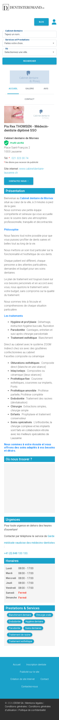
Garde (51, 536)
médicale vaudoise (15, 542)
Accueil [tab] (13, 88)
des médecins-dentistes (40, 542)
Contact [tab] (29, 99)
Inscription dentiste (36, 664)
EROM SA (18, 703)
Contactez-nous (18, 181)
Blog (41, 22)
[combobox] (29, 43)
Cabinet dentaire (14, 31)
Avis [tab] (46, 88)
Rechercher (29, 61)
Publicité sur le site (29, 672)
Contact (44, 679)
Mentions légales (34, 703)
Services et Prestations (17, 39)
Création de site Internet (22, 679)
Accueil (16, 664)
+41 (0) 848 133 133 (16, 553)
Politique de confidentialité (32, 710)
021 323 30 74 (20, 158)
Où (6, 48)
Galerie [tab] (29, 88)
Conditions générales (16, 706)
